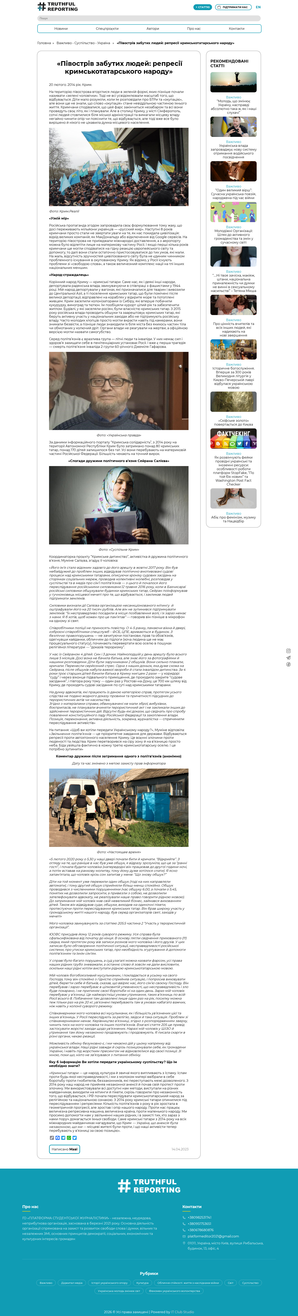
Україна (103, 43)
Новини (61, 29)
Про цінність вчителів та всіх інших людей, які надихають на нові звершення (233, 329)
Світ (230, 1282)
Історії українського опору (109, 1282)
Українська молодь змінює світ (119, 1291)
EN (258, 7)
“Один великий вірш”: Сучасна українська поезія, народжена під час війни (233, 194)
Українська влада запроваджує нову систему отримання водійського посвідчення (234, 151)
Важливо (64, 43)
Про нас (194, 29)
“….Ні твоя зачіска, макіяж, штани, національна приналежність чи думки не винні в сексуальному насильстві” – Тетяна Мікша (233, 283)
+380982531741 (199, 1217)
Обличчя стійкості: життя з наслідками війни (188, 1282)
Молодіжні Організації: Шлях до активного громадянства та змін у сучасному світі (233, 236)
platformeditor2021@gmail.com (213, 1236)
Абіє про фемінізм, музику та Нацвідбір (233, 519)
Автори (153, 29)
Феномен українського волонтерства (174, 1291)
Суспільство (84, 43)
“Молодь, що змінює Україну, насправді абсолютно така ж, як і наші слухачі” (233, 107)
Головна (44, 43)
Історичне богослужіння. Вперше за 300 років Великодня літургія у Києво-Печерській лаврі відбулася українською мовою (233, 378)
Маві (73, 1149)
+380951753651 (199, 1224)
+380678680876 (201, 1230)
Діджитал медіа (72, 1282)
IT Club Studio (182, 1312)
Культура (142, 1282)
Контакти (236, 29)
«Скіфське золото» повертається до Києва (233, 422)
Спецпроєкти (107, 29)
